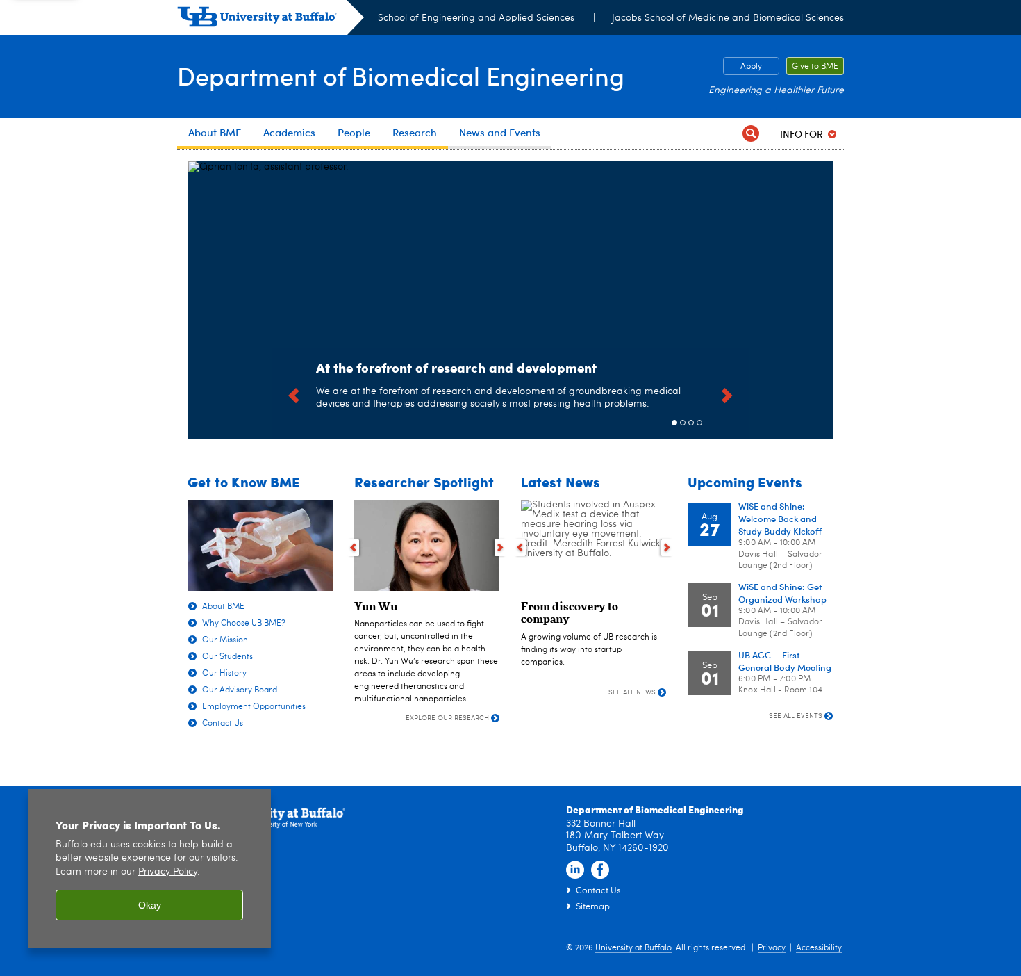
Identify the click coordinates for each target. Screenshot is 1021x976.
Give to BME (815, 67)
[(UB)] (270, 19)
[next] (727, 393)
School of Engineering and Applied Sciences (476, 18)
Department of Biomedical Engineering (400, 75)
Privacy (772, 948)
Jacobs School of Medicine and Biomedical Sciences (728, 18)
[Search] (750, 133)
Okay (149, 905)
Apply (751, 67)
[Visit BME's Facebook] (600, 870)
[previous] (294, 393)
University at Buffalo (633, 948)
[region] (149, 868)
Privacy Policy (167, 872)
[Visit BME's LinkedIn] (575, 870)
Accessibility (819, 948)
